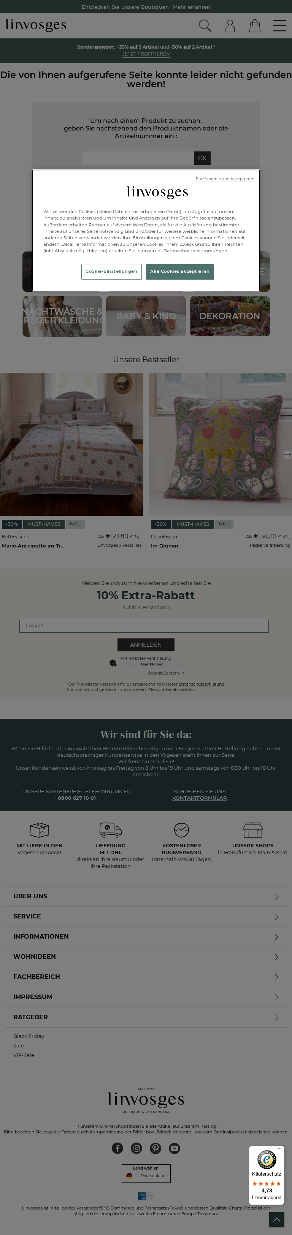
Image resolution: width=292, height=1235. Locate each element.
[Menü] (279, 1150)
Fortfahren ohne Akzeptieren (225, 179)
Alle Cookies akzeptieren (180, 271)
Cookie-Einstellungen (111, 271)
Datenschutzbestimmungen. (195, 250)
